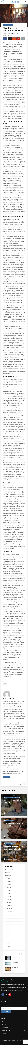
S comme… (9, 926)
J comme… (9, 902)
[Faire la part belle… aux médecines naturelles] (14, 851)
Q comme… (9, 920)
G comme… (9, 896)
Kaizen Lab (16, 1040)
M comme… (9, 908)
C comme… (9, 884)
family (5, 683)
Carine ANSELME (8, 33)
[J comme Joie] (8, 963)
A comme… (9, 878)
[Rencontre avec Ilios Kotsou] (14, 805)
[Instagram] (6, 994)
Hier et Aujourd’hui (6, 1030)
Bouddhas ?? (15, 967)
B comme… (9, 881)
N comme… (9, 911)
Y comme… (9, 943)
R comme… (9, 923)
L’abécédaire (5, 1027)
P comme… (9, 917)
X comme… (9, 940)
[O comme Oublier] (8, 958)
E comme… (9, 890)
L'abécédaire (8, 875)
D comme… (9, 887)
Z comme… (9, 946)
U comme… (9, 931)
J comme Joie (15, 962)
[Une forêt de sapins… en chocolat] (14, 828)
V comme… (9, 934)
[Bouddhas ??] (8, 968)
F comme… (9, 893)
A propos (4, 1024)
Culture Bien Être (9, 836)
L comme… (9, 905)
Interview (17, 797)
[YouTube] (9, 994)
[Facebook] (2, 994)
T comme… (9, 929)
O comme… (9, 914)
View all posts (6, 776)
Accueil (3, 1021)
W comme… (9, 937)
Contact (4, 1033)
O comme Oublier (16, 957)
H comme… (9, 899)
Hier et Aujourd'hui (8, 25)
